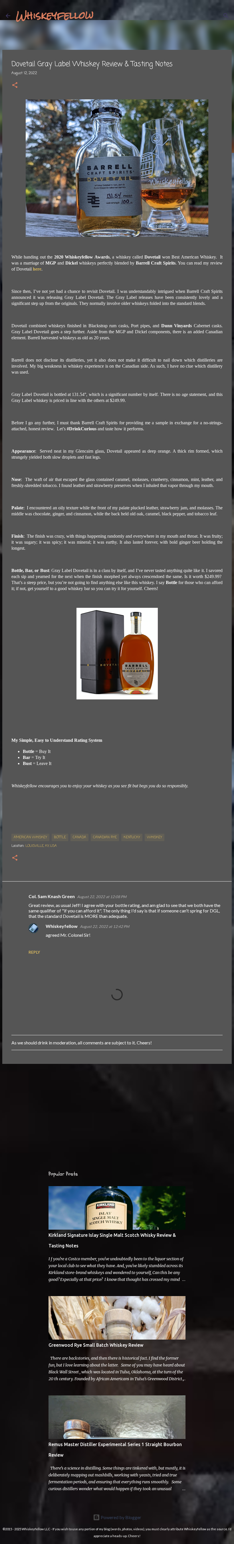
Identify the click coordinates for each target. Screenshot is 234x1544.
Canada (79, 837)
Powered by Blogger (120, 1517)
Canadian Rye (105, 837)
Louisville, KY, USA (41, 846)
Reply (34, 952)
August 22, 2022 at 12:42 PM (104, 926)
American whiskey (30, 837)
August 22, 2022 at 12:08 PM (101, 896)
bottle (60, 837)
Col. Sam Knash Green (52, 896)
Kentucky (132, 837)
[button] (14, 86)
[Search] (101, 16)
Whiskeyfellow (55, 15)
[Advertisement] (117, 1112)
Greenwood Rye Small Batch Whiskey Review (96, 1345)
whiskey (154, 837)
